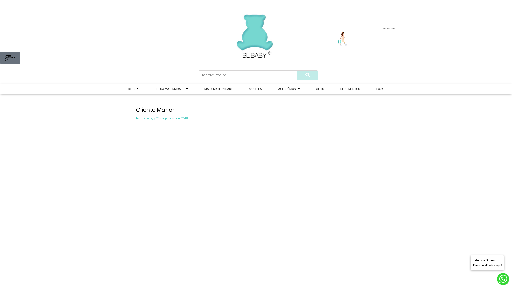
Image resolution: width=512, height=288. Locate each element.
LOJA (380, 89)
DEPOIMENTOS (350, 89)
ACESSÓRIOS (287, 89)
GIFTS (320, 89)
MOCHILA (255, 89)
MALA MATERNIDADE (218, 89)
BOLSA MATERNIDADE (169, 89)
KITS (131, 89)
